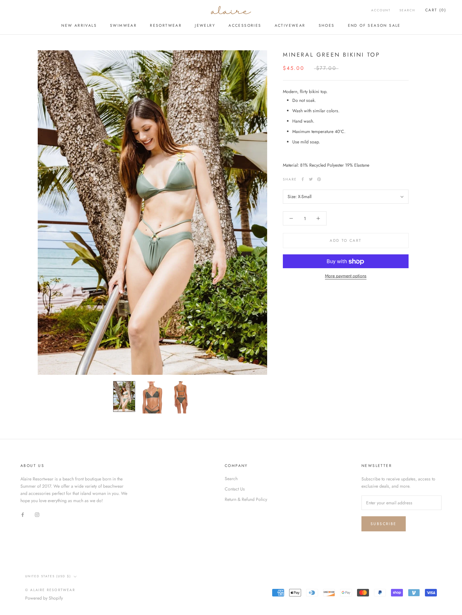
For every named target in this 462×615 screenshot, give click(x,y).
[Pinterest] (319, 179)
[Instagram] (37, 514)
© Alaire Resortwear (50, 589)
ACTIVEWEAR (290, 25)
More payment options (345, 276)
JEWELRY (205, 25)
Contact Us (235, 489)
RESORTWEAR (166, 25)
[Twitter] (311, 179)
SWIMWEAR (123, 25)
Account (381, 10)
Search (407, 10)
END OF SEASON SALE (374, 25)
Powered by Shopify (44, 598)
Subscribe (384, 524)
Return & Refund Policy (246, 499)
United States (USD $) (48, 576)
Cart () (435, 10)
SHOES (327, 25)
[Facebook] (303, 179)
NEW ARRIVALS (79, 25)
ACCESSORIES (244, 25)
